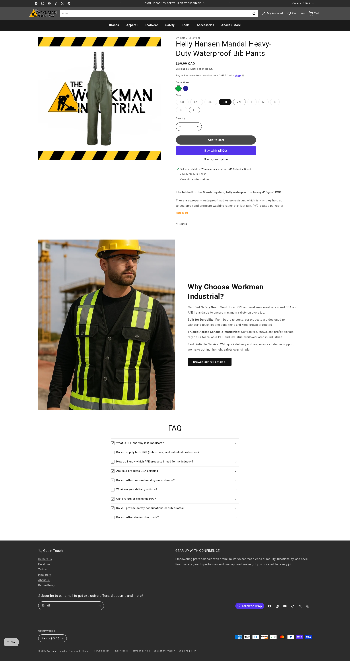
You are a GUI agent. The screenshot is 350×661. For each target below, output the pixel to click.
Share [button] (183, 223)
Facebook (44, 564)
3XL (225, 101)
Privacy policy (120, 651)
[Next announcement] (230, 3)
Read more (182, 212)
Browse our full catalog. (209, 361)
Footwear (151, 25)
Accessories (205, 25)
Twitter (42, 569)
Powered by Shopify (80, 651)
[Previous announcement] (120, 3)
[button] (175, 443)
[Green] (178, 88)
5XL (198, 102)
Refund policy (101, 651)
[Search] (254, 13)
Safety (170, 25)
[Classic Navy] (185, 88)
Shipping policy (187, 651)
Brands (114, 25)
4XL (212, 102)
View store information (194, 179)
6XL (184, 102)
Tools (186, 25)
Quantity (180, 118)
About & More (231, 25)
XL (194, 110)
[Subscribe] (100, 605)
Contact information (164, 651)
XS (183, 110)
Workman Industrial (57, 651)
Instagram (44, 574)
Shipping (180, 69)
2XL (239, 101)
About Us (44, 580)
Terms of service (141, 651)
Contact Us (45, 559)
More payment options (216, 159)
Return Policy (46, 585)
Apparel (131, 25)
